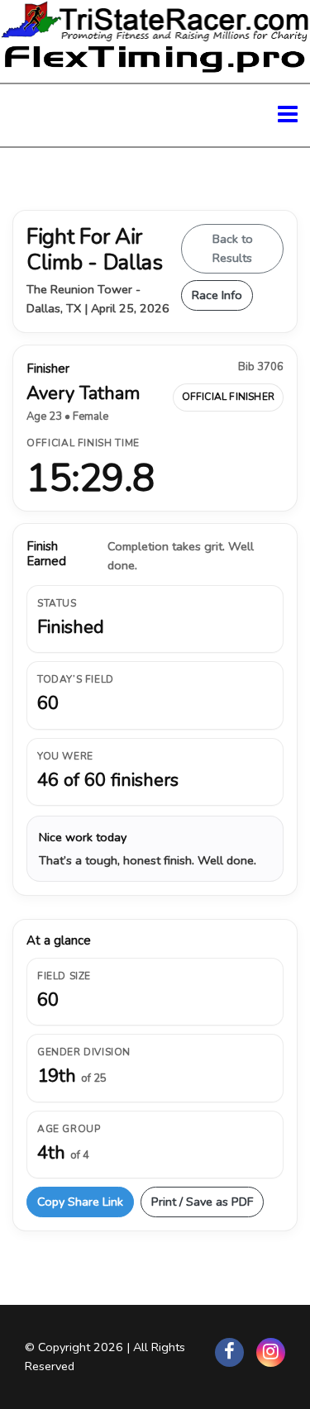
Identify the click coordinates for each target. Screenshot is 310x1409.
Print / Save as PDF (202, 1201)
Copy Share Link (80, 1201)
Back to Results (232, 248)
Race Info (217, 295)
